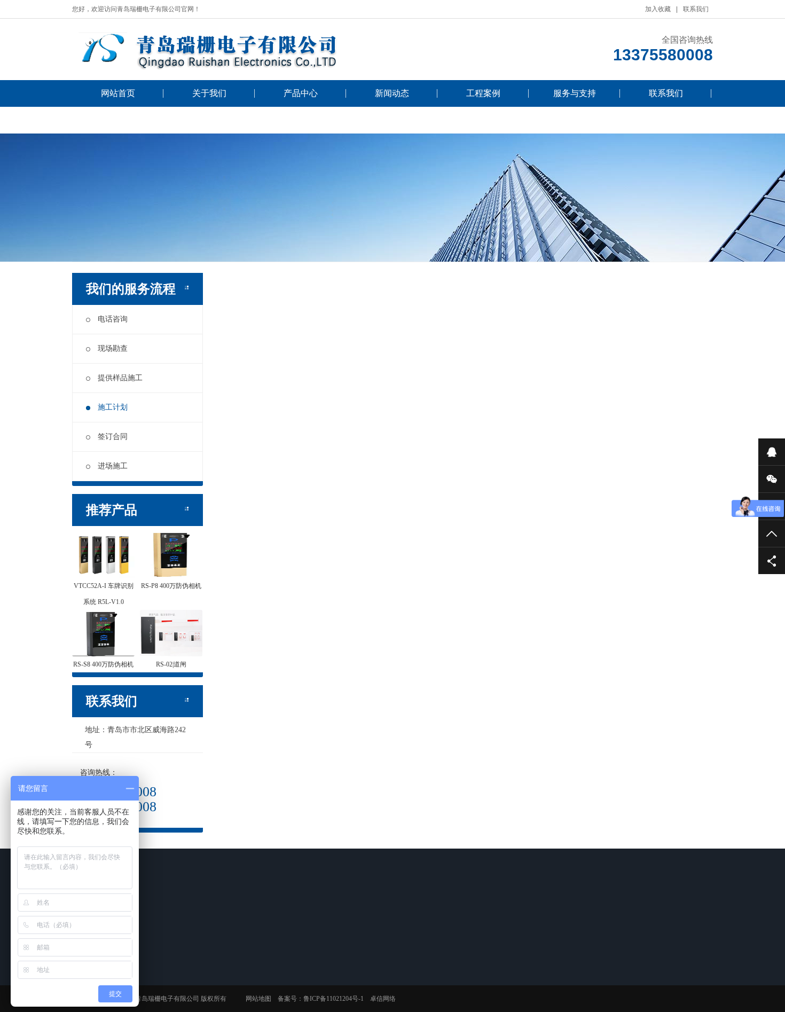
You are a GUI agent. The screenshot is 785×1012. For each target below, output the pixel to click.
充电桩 (173, 1005)
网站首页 (118, 93)
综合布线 (327, 1005)
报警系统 (176, 977)
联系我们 (696, 9)
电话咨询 (113, 319)
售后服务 (402, 963)
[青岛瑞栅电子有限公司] (232, 49)
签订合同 (113, 437)
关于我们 (209, 93)
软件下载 (402, 977)
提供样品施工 (120, 378)
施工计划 (113, 407)
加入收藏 (658, 9)
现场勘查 (113, 348)
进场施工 (113, 466)
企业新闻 (251, 977)
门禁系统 (176, 991)
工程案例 (483, 93)
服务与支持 (574, 93)
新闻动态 (392, 93)
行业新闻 (251, 963)
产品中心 (301, 93)
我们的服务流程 (118, 119)
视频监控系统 (182, 963)
